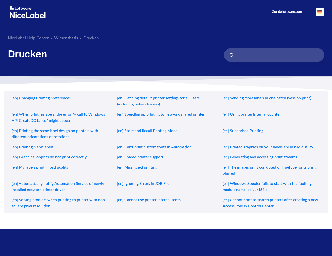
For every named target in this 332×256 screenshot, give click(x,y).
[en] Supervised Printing (243, 131)
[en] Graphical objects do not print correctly (49, 157)
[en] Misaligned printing (137, 167)
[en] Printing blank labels (32, 147)
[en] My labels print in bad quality (40, 167)
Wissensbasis (66, 38)
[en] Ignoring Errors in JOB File (143, 184)
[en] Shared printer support (140, 157)
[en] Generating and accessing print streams (260, 157)
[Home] (27, 12)
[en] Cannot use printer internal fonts (149, 200)
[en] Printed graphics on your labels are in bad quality (268, 147)
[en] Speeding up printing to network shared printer (161, 114)
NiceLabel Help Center (28, 38)
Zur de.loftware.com (287, 12)
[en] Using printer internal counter (252, 114)
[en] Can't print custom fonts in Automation (154, 147)
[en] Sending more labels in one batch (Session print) (267, 98)
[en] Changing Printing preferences (41, 98)
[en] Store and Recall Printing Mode (147, 131)
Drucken (91, 38)
